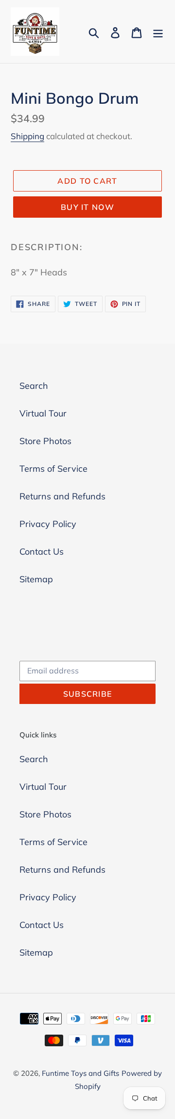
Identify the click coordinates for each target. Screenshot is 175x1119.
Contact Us (41, 551)
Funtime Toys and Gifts (80, 1073)
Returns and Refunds (62, 496)
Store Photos (45, 441)
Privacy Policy (47, 523)
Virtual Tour (43, 413)
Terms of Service (53, 468)
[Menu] (158, 31)
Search (33, 385)
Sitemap (36, 579)
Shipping (27, 136)
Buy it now (87, 207)
